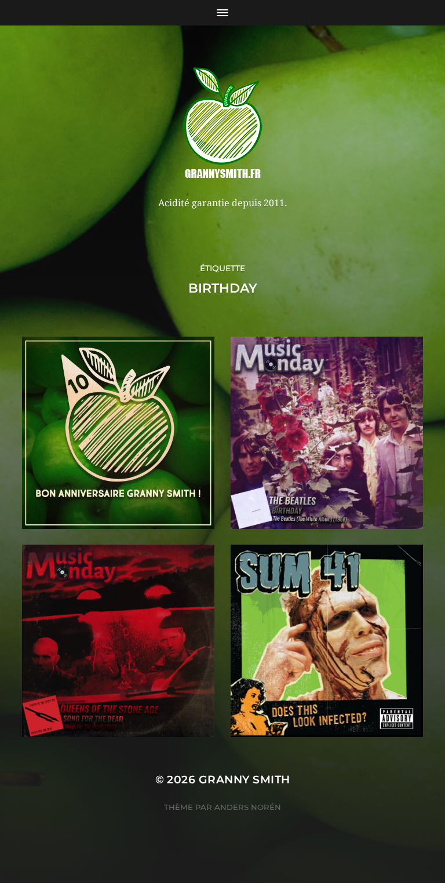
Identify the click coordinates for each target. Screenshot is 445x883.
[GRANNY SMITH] (223, 124)
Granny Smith (244, 779)
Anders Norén (247, 807)
